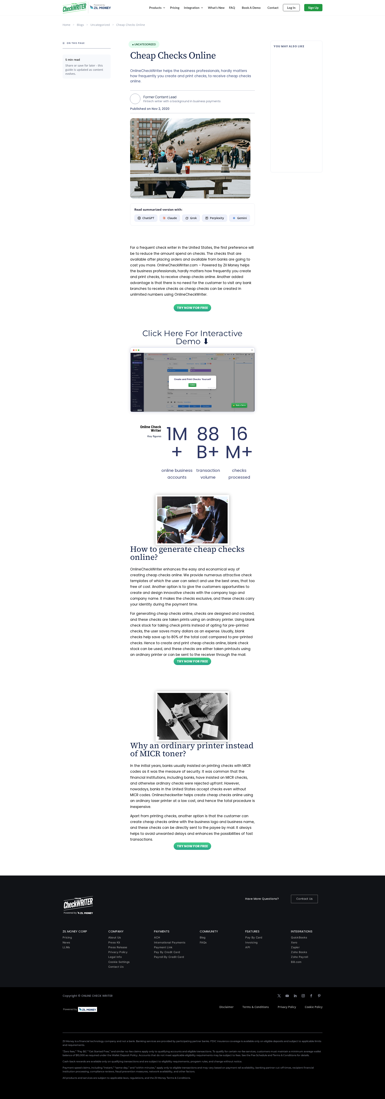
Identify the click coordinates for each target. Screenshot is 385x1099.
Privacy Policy (118, 952)
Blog (203, 937)
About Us (114, 937)
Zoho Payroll (299, 956)
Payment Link (163, 947)
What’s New (216, 7)
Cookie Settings (119, 962)
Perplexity (217, 218)
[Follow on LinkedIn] (295, 996)
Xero (294, 942)
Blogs (80, 25)
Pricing (174, 7)
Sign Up (313, 7)
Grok (193, 218)
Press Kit (114, 942)
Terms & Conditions (255, 1007)
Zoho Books (299, 952)
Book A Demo (251, 7)
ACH (157, 937)
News (66, 942)
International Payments (169, 942)
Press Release (117, 947)
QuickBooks (299, 937)
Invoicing (251, 942)
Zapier (295, 947)
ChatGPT (148, 218)
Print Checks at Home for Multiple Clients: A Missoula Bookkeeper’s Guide (294, 59)
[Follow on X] (279, 996)
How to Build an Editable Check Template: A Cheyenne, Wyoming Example (296, 142)
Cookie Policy (313, 1007)
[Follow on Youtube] (287, 996)
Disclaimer (226, 1007)
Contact (273, 7)
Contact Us (304, 899)
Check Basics (300, 113)
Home (66, 25)
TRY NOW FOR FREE (192, 307)
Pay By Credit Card (167, 952)
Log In (291, 7)
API (247, 947)
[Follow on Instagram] (303, 996)
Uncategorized (100, 25)
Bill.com (296, 962)
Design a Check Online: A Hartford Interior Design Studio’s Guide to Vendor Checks (292, 100)
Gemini (242, 218)
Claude (172, 218)
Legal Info (115, 956)
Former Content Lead (159, 97)
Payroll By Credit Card (169, 956)
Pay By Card (253, 937)
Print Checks (299, 69)
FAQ (232, 7)
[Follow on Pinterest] (319, 996)
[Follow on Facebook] (311, 996)
